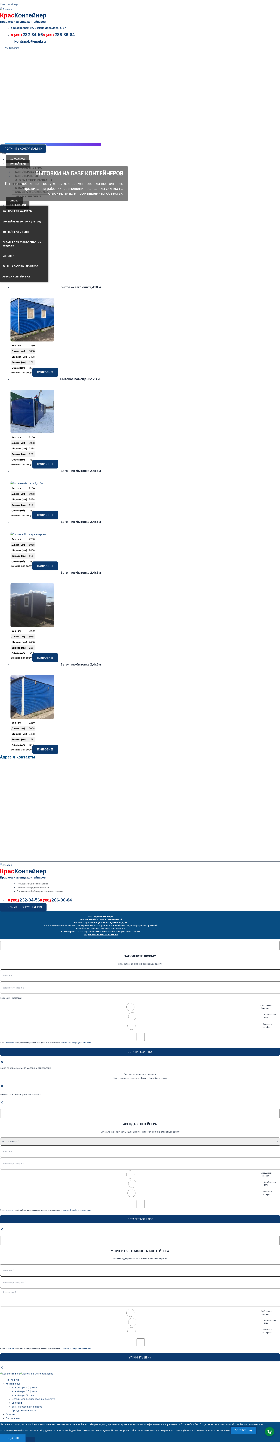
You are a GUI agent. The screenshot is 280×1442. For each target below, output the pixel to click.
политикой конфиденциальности (76, 1042)
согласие (10, 1042)
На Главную (17, 159)
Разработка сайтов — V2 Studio (101, 934)
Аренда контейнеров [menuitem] (24, 1410)
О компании (17, 205)
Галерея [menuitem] (10, 1414)
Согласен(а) (243, 1430)
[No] (30, 1439)
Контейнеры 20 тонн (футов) (21, 221)
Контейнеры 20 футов (28, 172)
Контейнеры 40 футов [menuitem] (24, 1387)
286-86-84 (59, 34)
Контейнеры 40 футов (28, 167)
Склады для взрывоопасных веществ (21, 244)
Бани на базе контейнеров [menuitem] (27, 1406)
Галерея (14, 200)
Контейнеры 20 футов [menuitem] (24, 1391)
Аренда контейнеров (28, 196)
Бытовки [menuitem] (17, 1402)
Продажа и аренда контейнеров (23, 21)
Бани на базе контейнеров (31, 192)
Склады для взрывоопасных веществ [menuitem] (33, 1398)
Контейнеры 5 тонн (27, 176)
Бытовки (20, 188)
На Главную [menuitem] (12, 1379)
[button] (50, 153)
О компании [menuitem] (13, 1418)
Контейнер (23, 15)
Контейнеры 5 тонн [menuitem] (23, 1395)
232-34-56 (27, 34)
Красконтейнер (9, 4)
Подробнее (45, 372)
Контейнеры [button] (17, 163)
